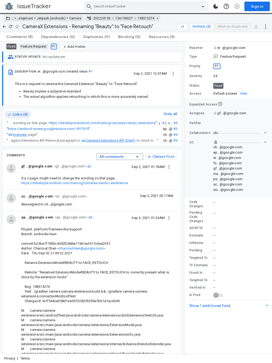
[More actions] (265, 26)
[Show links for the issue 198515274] (157, 18)
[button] (15, 18)
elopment (26, 18)
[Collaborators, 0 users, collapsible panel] (240, 132)
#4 (175, 123)
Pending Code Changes (196, 217)
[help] (226, 6)
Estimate (196, 235)
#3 (175, 129)
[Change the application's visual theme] (215, 6)
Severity (195, 76)
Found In (195, 273)
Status (194, 85)
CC (191, 142)
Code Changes (196, 204)
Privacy (9, 358)
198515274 (146, 18)
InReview (196, 243)
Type (193, 56)
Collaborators (199, 133)
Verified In (197, 287)
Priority (194, 66)
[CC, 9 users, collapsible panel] (240, 142)
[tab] (19, 36)
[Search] (89, 6)
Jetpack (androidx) (51, 18)
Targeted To (198, 258)
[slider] (185, 197)
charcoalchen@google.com (81, 248)
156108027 (124, 18)
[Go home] (4, 26)
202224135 (102, 18)
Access (195, 93)
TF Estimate (198, 265)
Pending (195, 250)
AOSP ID (196, 228)
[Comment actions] (169, 166)
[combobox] (147, 6)
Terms (25, 358)
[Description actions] (173, 73)
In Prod (194, 295)
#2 (164, 123)
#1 (90, 71)
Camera (75, 18)
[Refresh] (10, 26)
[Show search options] (203, 6)
